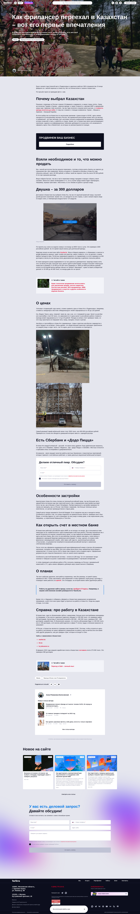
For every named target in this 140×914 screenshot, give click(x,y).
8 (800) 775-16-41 (57, 887)
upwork (58, 580)
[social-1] (114, 906)
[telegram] (120, 3)
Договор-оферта (16, 907)
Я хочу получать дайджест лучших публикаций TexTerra (45, 844)
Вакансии (14, 899)
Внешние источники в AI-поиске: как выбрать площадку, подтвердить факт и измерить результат (37, 774)
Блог (115, 880)
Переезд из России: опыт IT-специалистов (55, 678)
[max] (116, 3)
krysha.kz (63, 252)
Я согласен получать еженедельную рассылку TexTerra (55, 478)
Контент (64, 723)
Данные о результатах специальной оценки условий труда (26, 904)
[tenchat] (117, 906)
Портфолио (97, 880)
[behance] (110, 906)
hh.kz (40, 643)
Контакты (125, 880)
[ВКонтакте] (55, 684)
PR (60, 707)
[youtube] (106, 906)
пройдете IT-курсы (80, 589)
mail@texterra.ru (97, 887)
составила (82, 650)
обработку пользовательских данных (76, 476)
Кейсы (57, 787)
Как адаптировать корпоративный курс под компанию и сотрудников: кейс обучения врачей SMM (69, 774)
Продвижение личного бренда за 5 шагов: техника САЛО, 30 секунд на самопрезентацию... (69, 705)
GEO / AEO (26, 779)
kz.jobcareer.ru (44, 646)
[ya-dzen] (103, 906)
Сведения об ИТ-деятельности (19, 902)
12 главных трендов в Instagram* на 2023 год (60, 713)
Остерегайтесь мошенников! (33, 912)
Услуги (87, 880)
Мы (79, 880)
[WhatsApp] (59, 684)
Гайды (60, 723)
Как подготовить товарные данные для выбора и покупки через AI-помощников (101, 774)
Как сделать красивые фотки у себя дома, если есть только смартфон (69, 722)
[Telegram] (51, 684)
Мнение (38, 678)
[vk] (99, 906)
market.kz (42, 639)
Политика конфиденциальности (18, 912)
